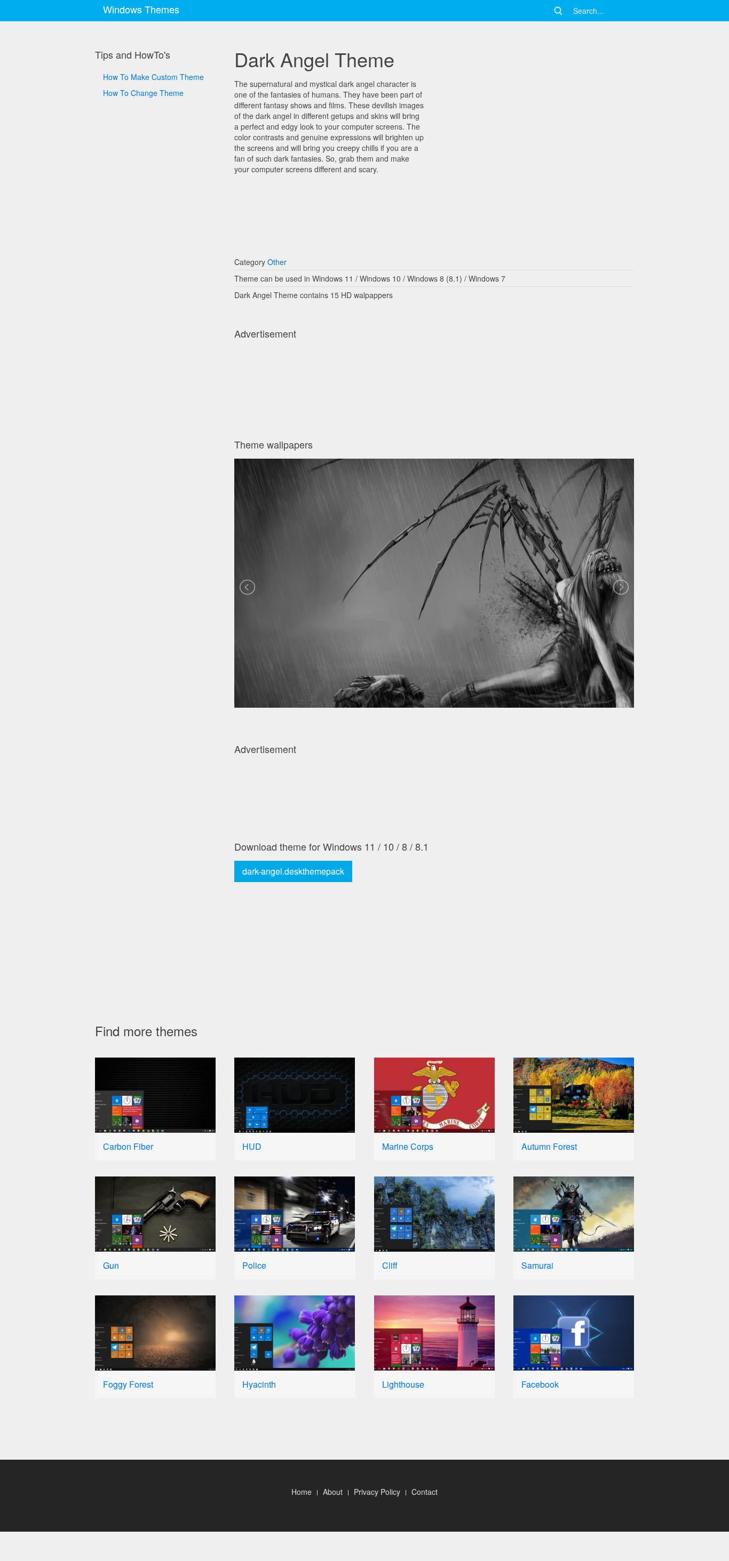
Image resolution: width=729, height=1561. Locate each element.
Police (254, 1265)
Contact (424, 1491)
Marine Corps (407, 1146)
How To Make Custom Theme (153, 76)
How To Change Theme (143, 92)
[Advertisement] (155, 459)
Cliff (390, 1265)
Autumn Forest (549, 1146)
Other (277, 262)
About (333, 1491)
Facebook (540, 1384)
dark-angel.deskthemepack (293, 871)
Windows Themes (141, 9)
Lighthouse (403, 1384)
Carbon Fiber (128, 1146)
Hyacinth (259, 1384)
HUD (252, 1146)
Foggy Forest (128, 1384)
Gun (111, 1265)
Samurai (537, 1265)
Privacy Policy (377, 1491)
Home (301, 1491)
